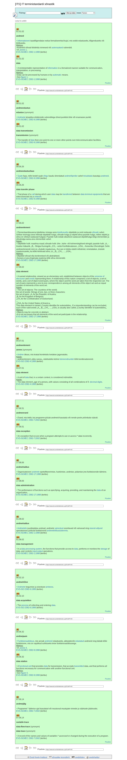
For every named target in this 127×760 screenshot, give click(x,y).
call (33, 194)
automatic (57, 75)
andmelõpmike (71, 176)
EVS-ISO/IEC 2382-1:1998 (28, 52)
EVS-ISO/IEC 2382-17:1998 (28, 260)
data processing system (31, 549)
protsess (49, 587)
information (53, 68)
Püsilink (108, 83)
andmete (36, 472)
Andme (20, 354)
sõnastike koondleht (61, 757)
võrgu (45, 176)
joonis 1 (23, 50)
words (31, 279)
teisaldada (88, 176)
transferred (67, 194)
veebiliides (80, 757)
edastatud (79, 641)
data (32, 140)
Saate (20, 176)
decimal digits (96, 382)
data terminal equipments (92, 194)
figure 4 (24, 673)
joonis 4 (23, 648)
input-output (37, 551)
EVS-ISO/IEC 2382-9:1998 (28, 120)
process (24, 605)
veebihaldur (94, 757)
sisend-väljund (96, 528)
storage (104, 549)
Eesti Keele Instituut (38, 757)
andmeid (105, 176)
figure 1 (24, 77)
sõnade (95, 232)
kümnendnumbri (67, 359)
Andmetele (22, 528)
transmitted (79, 666)
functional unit (25, 666)
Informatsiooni (23, 41)
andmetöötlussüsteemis (57, 531)
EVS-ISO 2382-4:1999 (26, 361)
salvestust (59, 528)
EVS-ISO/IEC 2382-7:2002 (28, 420)
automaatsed (57, 47)
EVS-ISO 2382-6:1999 (26, 589)
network (37, 197)
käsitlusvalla (62, 232)
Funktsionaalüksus (25, 641)
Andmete (21, 117)
